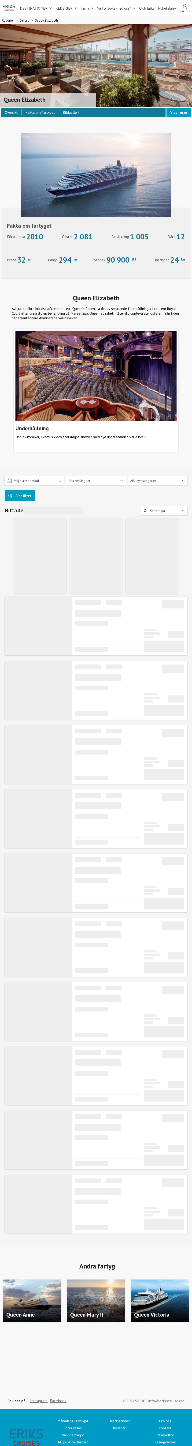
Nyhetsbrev (167, 8)
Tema (85, 8)
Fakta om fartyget (40, 112)
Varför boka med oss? (114, 8)
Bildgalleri (71, 112)
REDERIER (64, 8)
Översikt (11, 112)
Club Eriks (146, 8)
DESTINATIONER (34, 8)
